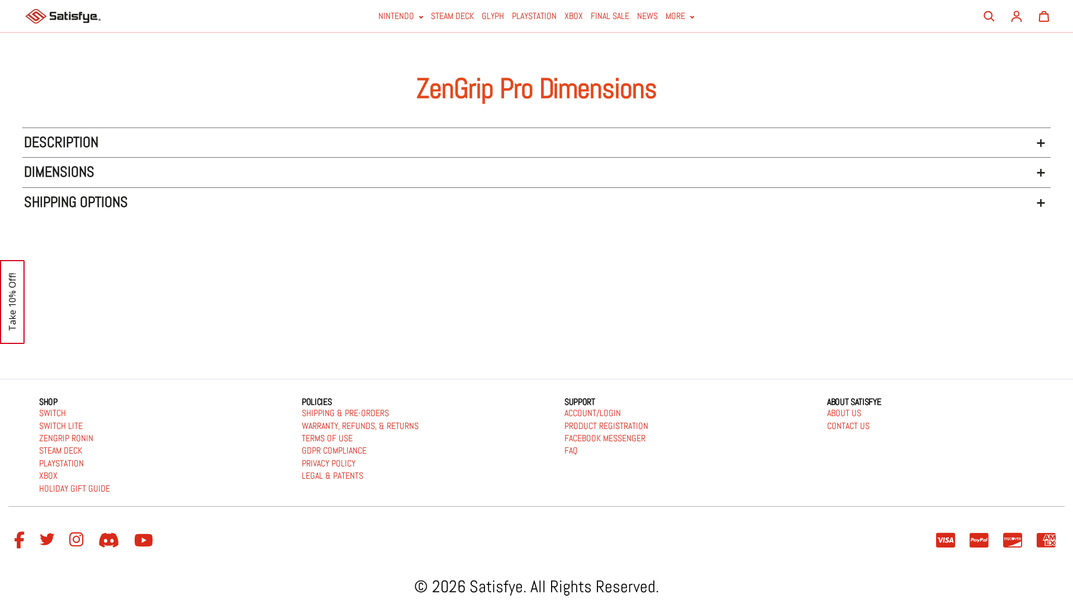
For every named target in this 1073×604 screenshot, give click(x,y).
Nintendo (397, 16)
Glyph (493, 16)
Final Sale (610, 16)
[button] (12, 302)
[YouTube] (145, 540)
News (647, 16)
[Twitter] (48, 540)
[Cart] (1044, 16)
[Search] (989, 16)
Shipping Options (76, 202)
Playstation (534, 16)
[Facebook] (21, 540)
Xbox (573, 16)
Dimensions (59, 172)
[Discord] (110, 540)
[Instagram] (78, 540)
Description (61, 142)
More (676, 16)
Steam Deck (452, 16)
